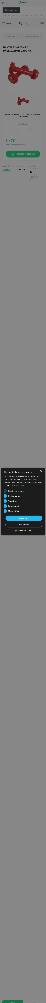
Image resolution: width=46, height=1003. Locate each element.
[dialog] (23, 501)
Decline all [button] (24, 525)
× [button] (41, 471)
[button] (23, 530)
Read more (20, 485)
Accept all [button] (24, 518)
